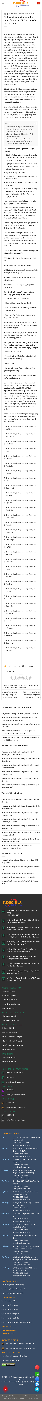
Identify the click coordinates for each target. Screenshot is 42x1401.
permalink (26, 687)
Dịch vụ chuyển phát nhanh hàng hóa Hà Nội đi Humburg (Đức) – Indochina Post (18, 753)
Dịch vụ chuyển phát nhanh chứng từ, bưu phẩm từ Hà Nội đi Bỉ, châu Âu (21, 786)
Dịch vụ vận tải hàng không (10, 1318)
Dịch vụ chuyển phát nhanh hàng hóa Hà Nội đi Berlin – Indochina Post (21, 773)
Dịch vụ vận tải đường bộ (10, 1305)
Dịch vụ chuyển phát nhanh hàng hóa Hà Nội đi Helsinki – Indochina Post (21, 833)
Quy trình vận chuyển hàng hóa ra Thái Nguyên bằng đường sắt (20, 135)
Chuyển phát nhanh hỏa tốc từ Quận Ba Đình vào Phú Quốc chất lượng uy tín (20, 738)
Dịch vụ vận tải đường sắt (10, 1309)
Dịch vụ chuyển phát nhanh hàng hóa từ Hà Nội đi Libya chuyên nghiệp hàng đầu (21, 840)
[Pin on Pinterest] (26, 678)
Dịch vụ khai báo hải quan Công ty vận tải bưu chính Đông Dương (20, 861)
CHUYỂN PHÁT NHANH (10, 1281)
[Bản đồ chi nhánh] (37, 1389)
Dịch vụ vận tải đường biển (10, 1314)
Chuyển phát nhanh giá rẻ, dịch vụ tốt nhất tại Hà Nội (20, 714)
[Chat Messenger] (37, 1384)
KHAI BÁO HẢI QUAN (9, 1330)
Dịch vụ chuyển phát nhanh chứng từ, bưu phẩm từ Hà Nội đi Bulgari (21, 760)
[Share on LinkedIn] (30, 678)
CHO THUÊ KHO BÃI (9, 1327)
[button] (38, 3)
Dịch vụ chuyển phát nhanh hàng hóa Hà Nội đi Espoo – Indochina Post (21, 814)
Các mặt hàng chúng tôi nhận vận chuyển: (20, 127)
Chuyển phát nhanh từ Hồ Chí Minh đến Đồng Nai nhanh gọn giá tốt (21, 725)
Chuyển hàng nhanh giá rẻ (12, 13)
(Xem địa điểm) (19, 922)
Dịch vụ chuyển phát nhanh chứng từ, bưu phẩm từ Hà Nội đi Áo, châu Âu (21, 827)
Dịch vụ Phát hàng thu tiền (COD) (13, 1293)
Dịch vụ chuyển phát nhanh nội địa (13, 1285)
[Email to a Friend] (23, 678)
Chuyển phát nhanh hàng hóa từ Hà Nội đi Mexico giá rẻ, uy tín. (20, 779)
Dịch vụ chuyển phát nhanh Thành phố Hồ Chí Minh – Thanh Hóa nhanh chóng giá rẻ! (20, 719)
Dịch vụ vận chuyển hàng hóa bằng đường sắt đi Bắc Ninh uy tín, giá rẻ (10, 694)
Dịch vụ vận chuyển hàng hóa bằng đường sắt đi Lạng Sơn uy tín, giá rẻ (31, 694)
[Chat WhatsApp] (37, 1374)
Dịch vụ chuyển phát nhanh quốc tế (13, 1289)
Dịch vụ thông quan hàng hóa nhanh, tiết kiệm (18, 873)
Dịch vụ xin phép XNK (9, 1301)
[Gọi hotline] (37, 1367)
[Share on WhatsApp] (11, 678)
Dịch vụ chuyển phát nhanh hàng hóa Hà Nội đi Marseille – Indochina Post (18, 847)
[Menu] (3, 3)
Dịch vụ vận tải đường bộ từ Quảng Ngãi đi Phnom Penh (20, 882)
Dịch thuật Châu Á (10, 1398)
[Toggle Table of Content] (33, 123)
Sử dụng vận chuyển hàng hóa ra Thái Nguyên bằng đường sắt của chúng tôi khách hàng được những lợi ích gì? (19, 141)
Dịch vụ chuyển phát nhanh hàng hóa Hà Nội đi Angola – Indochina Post (20, 766)
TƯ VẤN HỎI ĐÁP (8, 1334)
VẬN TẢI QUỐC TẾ (8, 1298)
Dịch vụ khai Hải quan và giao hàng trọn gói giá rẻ (19, 877)
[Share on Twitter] (19, 678)
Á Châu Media (33, 1398)
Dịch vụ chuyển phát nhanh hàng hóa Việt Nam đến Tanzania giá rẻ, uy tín (19, 820)
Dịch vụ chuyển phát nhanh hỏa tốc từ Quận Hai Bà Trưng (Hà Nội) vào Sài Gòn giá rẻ (19, 732)
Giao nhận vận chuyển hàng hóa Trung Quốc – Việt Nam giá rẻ (21, 868)
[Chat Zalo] (37, 1379)
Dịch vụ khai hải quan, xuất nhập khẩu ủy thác (17, 1322)
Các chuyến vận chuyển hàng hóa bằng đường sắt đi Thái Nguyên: (20, 130)
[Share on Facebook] (15, 678)
